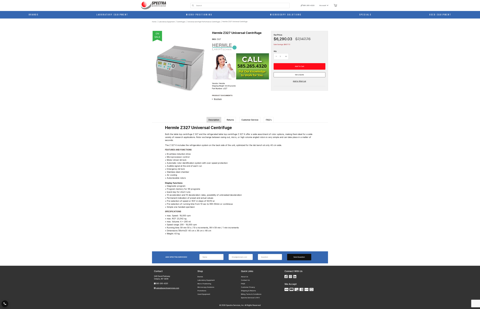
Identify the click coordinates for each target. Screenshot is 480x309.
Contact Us (245, 280)
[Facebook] (286, 276)
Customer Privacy (248, 287)
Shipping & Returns (248, 291)
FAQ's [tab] (269, 120)
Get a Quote (299, 75)
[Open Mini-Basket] (335, 5)
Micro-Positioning (204, 284)
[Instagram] (290, 276)
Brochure (218, 99)
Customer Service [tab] (249, 120)
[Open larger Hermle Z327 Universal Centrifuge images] (179, 68)
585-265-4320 (308, 5)
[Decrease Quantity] (276, 56)
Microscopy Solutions (206, 287)
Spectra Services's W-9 (250, 298)
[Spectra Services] (153, 5)
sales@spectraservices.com (167, 288)
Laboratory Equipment (206, 280)
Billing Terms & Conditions (251, 294)
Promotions (202, 291)
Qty (275, 51)
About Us (244, 277)
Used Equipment (204, 294)
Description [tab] (213, 120)
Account (322, 5)
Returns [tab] (230, 120)
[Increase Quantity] (286, 56)
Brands (200, 277)
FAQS (243, 284)
